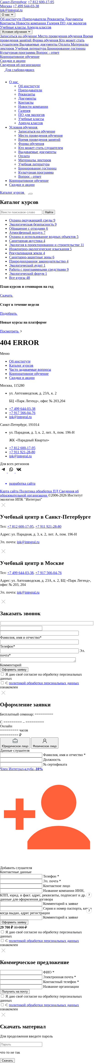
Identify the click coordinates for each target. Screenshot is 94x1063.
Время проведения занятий (39, 140)
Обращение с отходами (28, 228)
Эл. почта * (52, 881)
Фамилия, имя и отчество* (21, 637)
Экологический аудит (27, 265)
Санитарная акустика (27, 241)
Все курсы (19, 278)
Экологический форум (28, 273)
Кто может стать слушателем (40, 148)
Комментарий (10, 665)
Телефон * (51, 876)
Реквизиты (56, 19)
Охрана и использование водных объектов (43, 237)
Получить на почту (15, 991)
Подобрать (9, 313)
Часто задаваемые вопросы (30, 369)
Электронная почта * (59, 977)
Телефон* (7, 646)
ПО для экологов (73, 23)
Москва (6, 6)
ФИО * (48, 972)
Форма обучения (45, 40)
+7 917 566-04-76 (22, 413)
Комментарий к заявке (60, 904)
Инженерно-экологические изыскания (40, 249)
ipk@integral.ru (11, 10)
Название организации (61, 986)
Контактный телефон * (61, 982)
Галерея (53, 23)
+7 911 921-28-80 (22, 452)
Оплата (64, 44)
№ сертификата (55, 764)
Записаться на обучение (19, 36)
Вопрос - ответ (47, 52)
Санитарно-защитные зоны (31, 257)
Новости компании (31, 23)
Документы (74, 19)
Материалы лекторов (34, 160)
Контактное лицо (56, 886)
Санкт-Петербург (13, 2)
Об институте (11, 19)
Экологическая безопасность (33, 224)
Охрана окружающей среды (32, 220)
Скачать (6, 295)
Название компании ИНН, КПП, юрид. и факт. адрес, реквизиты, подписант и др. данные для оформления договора (43, 895)
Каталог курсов (21, 365)
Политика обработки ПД (39, 491)
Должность (51, 760)
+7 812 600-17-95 (41, 2)
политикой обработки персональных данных (44, 683)
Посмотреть (9, 331)
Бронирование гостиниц (66, 48)
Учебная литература (31, 48)
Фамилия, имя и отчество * (64, 755)
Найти (49, 212)
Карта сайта (9, 491)
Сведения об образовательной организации (39, 493)
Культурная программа (18, 52)
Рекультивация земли (27, 253)
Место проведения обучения (60, 36)
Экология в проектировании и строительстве (46, 245)
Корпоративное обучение (19, 57)
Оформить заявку (14, 922)
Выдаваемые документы (38, 44)
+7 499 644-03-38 (26, 6)
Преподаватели (34, 19)
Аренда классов (39, 27)
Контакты (8, 23)
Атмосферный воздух (27, 232)
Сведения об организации (20, 65)
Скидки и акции (13, 61)
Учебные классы (13, 27)
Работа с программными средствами (39, 269)
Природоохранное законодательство (38, 261)
